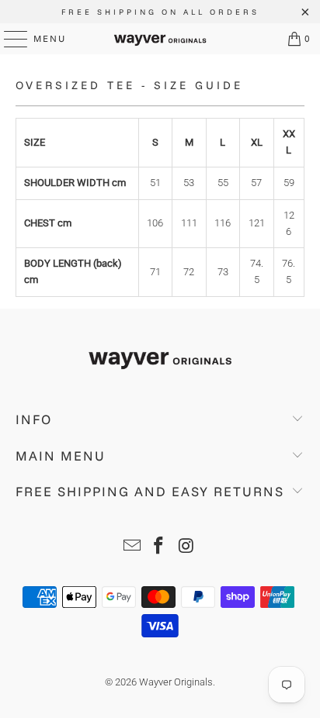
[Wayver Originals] (160, 38)
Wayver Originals (176, 682)
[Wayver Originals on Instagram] (186, 547)
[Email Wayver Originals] (132, 547)
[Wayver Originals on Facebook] (159, 547)
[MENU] (8, 38)
